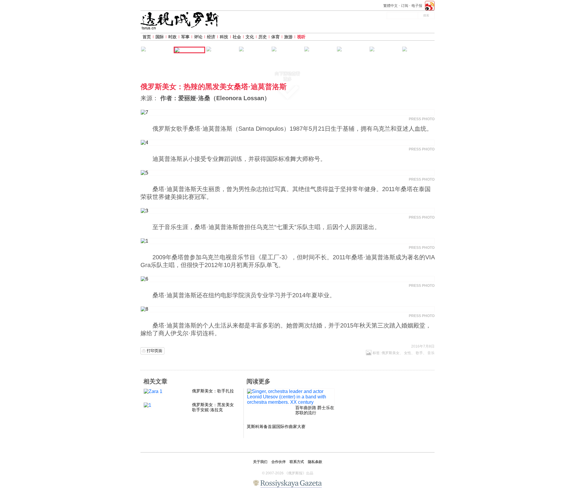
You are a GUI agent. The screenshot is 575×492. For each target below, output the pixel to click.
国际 (159, 36)
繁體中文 (390, 6)
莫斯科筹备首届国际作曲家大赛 (276, 426)
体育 (275, 36)
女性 (407, 353)
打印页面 (154, 350)
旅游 (288, 36)
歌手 (419, 353)
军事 (185, 36)
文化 (250, 36)
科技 (224, 36)
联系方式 (297, 462)
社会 (237, 36)
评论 (198, 36)
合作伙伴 (278, 462)
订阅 (404, 6)
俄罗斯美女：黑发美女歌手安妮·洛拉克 (213, 407)
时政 (172, 36)
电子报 (416, 6)
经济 (211, 36)
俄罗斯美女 (391, 353)
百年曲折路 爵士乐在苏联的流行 (314, 410)
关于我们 (260, 462)
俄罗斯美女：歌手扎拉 (213, 391)
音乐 (431, 353)
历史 (262, 36)
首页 (147, 36)
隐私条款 (315, 462)
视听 (301, 36)
